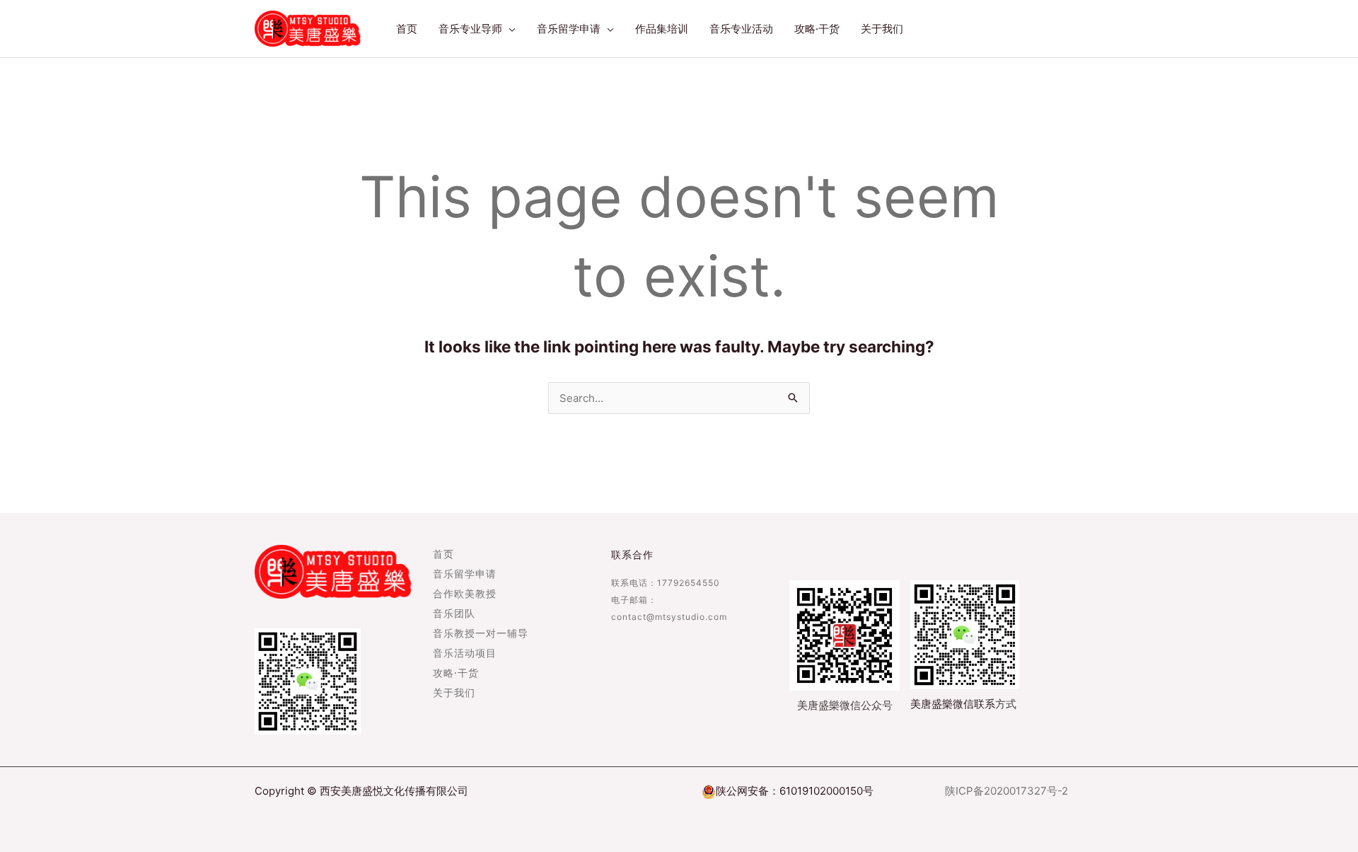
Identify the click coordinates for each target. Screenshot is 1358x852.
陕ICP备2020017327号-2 (1006, 791)
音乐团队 (454, 614)
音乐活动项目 (465, 654)
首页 (443, 555)
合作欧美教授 (465, 594)
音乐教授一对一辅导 (480, 634)
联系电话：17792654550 (665, 582)
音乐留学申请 (465, 575)
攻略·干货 (456, 674)
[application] (509, 29)
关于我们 (454, 693)
